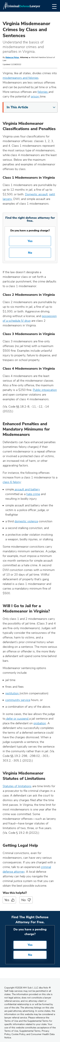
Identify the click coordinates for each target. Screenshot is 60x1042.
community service (17, 700)
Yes (30, 241)
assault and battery (27, 489)
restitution (12, 693)
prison (35, 96)
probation (40, 723)
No (30, 253)
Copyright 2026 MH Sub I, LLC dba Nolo (27, 987)
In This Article (17, 107)
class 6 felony (12, 482)
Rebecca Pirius (12, 57)
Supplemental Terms (29, 1031)
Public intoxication (45, 390)
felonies (43, 92)
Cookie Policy (18, 1034)
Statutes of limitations (17, 786)
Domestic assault (36, 194)
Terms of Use (11, 1031)
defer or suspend (17, 719)
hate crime (33, 494)
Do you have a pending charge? (30, 230)
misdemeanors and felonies (20, 78)
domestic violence (26, 521)
